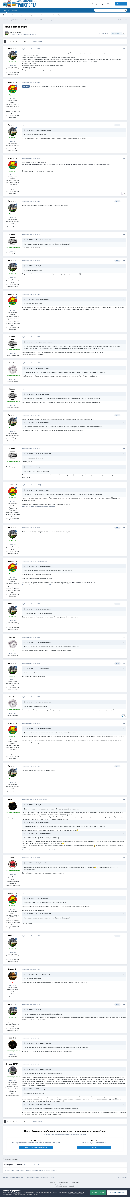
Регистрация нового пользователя (36, 1147)
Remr (12, 858)
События (14, 15)
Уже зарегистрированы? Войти (102, 4)
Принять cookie (98, 1192)
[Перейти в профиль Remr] (12, 864)
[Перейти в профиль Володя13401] (12, 1070)
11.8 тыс (13, 816)
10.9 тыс (13, 1080)
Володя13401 (12, 1064)
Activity (14, 10)
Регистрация (121, 4)
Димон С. (12, 969)
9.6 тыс (13, 65)
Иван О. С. (12, 799)
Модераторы (33, 15)
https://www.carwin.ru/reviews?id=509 (83, 583)
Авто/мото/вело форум (28, 34)
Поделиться (104, 33)
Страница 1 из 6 (36, 41)
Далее (24, 41)
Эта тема (118, 10)
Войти (94, 1147)
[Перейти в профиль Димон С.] (12, 976)
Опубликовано (31, 49)
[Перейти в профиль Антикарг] (7, 33)
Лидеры (60, 15)
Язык (52, 1182)
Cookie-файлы (75, 1182)
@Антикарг (26, 86)
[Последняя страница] (28, 41)
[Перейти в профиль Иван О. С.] (12, 806)
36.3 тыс (13, 379)
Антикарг (18, 32)
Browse (6, 10)
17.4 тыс (13, 985)
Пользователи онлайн (47, 15)
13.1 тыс (13, 874)
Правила (23, 15)
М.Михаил (12, 82)
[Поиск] (125, 10)
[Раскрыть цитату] (24, 130)
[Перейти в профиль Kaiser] (12, 241)
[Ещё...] (124, 49)
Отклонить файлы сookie (117, 1192)
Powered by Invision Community (65, 1186)
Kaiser (12, 234)
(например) (39, 812)
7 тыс (13, 98)
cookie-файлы (17, 1192)
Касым (12, 363)
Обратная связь (63, 1182)
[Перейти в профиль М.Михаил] (12, 89)
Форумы (5, 15)
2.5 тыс (13, 251)
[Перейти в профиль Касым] (12, 369)
